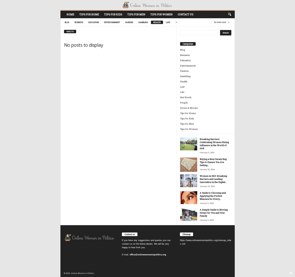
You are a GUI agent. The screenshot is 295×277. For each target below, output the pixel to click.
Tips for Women (161, 14)
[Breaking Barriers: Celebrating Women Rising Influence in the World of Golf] (188, 144)
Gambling (143, 22)
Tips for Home (89, 14)
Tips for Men (136, 14)
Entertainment (112, 22)
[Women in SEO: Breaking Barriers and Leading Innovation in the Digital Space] (188, 180)
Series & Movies (189, 107)
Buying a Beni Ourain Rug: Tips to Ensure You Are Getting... (213, 162)
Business (79, 22)
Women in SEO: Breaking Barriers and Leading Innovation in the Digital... (213, 179)
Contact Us (185, 14)
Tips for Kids (113, 14)
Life (182, 92)
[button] (229, 14)
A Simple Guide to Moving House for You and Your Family (214, 212)
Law (168, 22)
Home (70, 14)
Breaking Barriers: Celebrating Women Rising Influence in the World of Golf (214, 144)
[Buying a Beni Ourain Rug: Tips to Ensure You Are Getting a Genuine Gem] (188, 165)
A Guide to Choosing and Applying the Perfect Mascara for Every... (213, 195)
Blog (67, 22)
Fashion (129, 22)
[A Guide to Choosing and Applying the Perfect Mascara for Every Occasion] (188, 197)
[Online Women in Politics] (147, 5)
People (184, 102)
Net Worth (185, 97)
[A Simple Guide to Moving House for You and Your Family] (188, 214)
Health (157, 22)
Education (93, 22)
